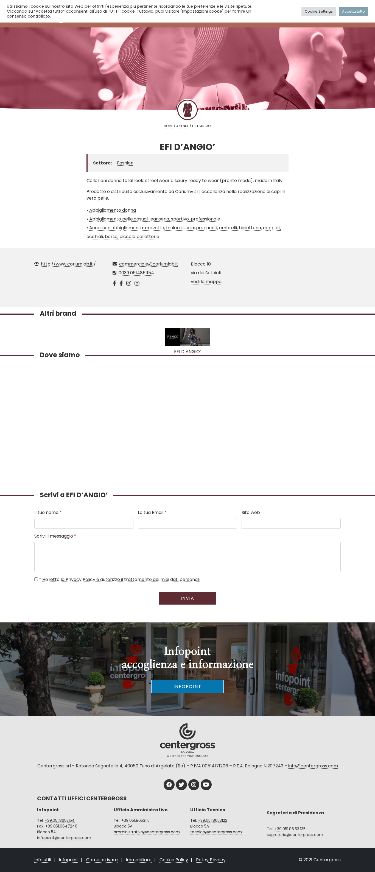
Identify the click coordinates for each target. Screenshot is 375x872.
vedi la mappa (206, 281)
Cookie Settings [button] (319, 11)
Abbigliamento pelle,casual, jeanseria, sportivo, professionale (154, 219)
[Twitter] (181, 784)
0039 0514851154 (136, 273)
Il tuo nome (48, 512)
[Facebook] (169, 784)
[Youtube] (206, 784)
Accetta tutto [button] (353, 11)
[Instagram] (193, 784)
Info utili (42, 860)
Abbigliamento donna (112, 210)
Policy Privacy (211, 860)
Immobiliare (139, 860)
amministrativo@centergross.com (147, 832)
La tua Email (152, 512)
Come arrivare (102, 860)
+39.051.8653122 (212, 820)
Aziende (182, 126)
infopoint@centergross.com (64, 837)
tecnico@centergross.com (216, 832)
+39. (278, 829)
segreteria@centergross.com (295, 834)
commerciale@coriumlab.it (148, 264)
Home (168, 126)
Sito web (251, 512)
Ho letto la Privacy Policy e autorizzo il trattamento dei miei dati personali (121, 579)
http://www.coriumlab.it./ (68, 264)
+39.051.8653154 (60, 820)
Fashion (125, 163)
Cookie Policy (173, 860)
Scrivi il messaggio (55, 536)
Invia (188, 598)
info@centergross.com (313, 766)
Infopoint (187, 686)
